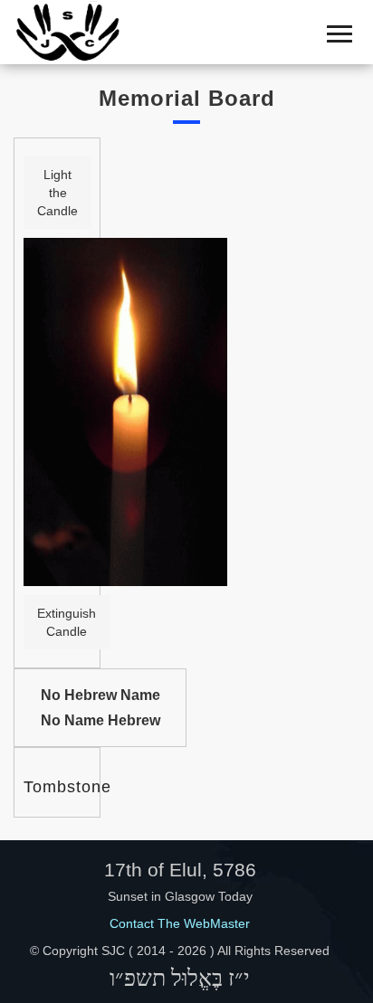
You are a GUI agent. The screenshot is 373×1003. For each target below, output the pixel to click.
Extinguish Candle (66, 622)
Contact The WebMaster (180, 923)
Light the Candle (57, 192)
